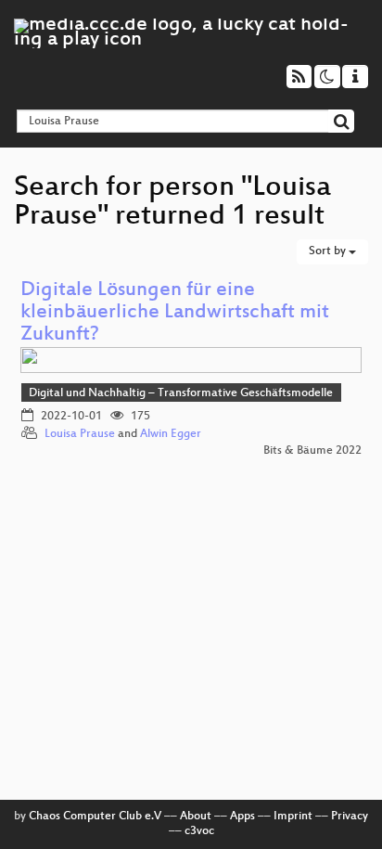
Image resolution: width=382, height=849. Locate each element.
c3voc (199, 831)
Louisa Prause (80, 434)
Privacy (349, 816)
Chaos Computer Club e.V (95, 816)
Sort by (329, 251)
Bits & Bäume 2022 (312, 450)
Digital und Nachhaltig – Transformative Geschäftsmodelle (181, 393)
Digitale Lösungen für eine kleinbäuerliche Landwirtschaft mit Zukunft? (174, 313)
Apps (242, 816)
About (195, 816)
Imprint (293, 816)
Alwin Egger (170, 434)
